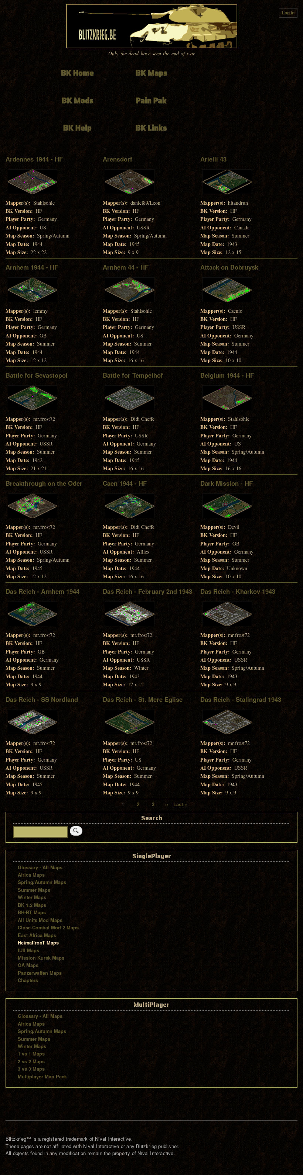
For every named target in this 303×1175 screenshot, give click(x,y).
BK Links (151, 128)
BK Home (77, 73)
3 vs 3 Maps (31, 1068)
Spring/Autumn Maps (42, 882)
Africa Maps (31, 874)
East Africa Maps (37, 935)
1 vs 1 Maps (31, 1053)
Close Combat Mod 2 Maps (48, 927)
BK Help (77, 128)
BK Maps (151, 73)
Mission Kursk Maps (41, 957)
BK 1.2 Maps (32, 905)
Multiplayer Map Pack (42, 1076)
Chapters (28, 980)
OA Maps (28, 965)
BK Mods (77, 100)
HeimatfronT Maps (38, 942)
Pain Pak (151, 100)
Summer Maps (34, 890)
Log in (288, 13)
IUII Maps (28, 950)
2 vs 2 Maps (31, 1061)
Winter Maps (32, 897)
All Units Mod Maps (40, 920)
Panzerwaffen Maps (40, 973)
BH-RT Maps (32, 912)
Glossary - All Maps (40, 867)
